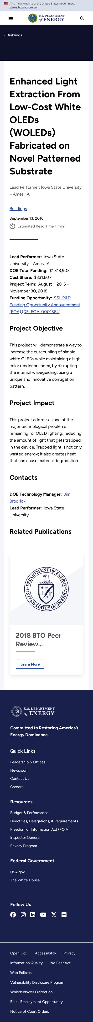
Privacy (69, 953)
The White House (25, 880)
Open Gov (18, 953)
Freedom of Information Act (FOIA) (40, 829)
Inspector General (25, 837)
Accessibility (45, 953)
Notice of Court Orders (29, 1011)
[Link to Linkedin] (32, 915)
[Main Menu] (11, 18)
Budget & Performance (29, 812)
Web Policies (20, 972)
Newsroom (19, 770)
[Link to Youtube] (43, 915)
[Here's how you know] (46, 5)
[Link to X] (54, 915)
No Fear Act (60, 963)
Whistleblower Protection (31, 992)
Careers (16, 787)
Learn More (28, 664)
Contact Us (19, 778)
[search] (82, 18)
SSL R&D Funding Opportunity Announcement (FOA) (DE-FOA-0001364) (45, 304)
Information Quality (26, 963)
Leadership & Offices (27, 762)
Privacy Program (23, 846)
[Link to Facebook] (13, 915)
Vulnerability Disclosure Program (37, 982)
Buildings (18, 208)
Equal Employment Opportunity (36, 1001)
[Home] (46, 22)
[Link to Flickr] (64, 915)
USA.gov (17, 872)
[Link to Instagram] (23, 915)
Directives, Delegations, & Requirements (44, 821)
